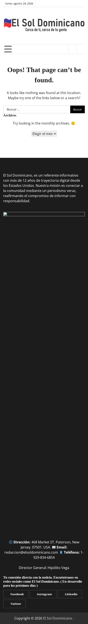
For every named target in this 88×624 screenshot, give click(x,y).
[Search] (81, 49)
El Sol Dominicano (57, 618)
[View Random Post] (73, 49)
